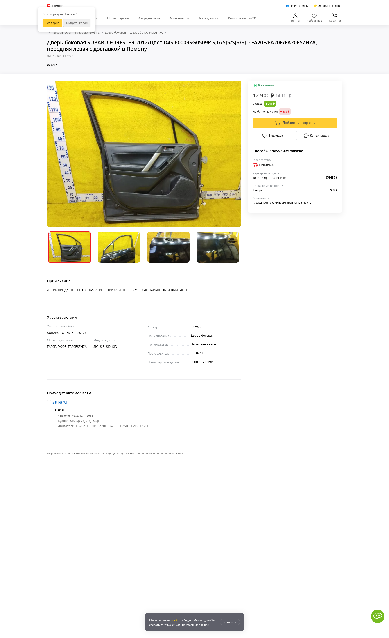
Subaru (59, 402)
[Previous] (54, 154)
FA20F (148, 453)
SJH (127, 453)
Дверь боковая (115, 32)
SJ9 (113, 453)
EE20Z (164, 453)
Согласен (230, 622)
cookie (175, 620)
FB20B (141, 453)
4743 (67, 453)
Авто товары (179, 18)
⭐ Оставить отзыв (326, 6)
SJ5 (109, 453)
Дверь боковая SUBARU (146, 32)
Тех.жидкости (209, 18)
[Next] (234, 154)
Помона (266, 164)
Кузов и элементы (87, 32)
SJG (122, 453)
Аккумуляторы (149, 18)
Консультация (320, 135)
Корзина (335, 20)
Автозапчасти (61, 32)
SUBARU (75, 453)
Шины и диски (118, 18)
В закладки (277, 135)
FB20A (133, 453)
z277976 (102, 453)
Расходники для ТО (242, 18)
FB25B (156, 453)
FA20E (179, 453)
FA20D (171, 453)
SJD (118, 453)
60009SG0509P (89, 453)
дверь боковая (55, 453)
